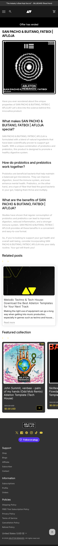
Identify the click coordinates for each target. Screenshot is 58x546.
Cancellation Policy (10, 522)
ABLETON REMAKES (16, 538)
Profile (5, 488)
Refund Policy (8, 527)
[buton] (15, 533)
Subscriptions (8, 483)
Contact (5, 471)
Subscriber (7, 466)
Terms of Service (9, 518)
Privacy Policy (8, 514)
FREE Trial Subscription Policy (15, 509)
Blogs (4, 457)
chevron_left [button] (2, 261)
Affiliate (5, 462)
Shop (4, 453)
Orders (5, 492)
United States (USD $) (15, 533)
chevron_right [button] (8, 261)
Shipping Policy (9, 505)
